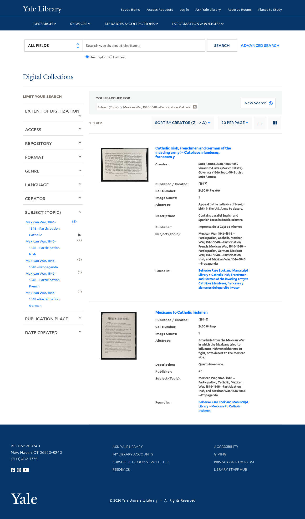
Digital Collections (48, 77)
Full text (119, 57)
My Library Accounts (132, 454)
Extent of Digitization (52, 111)
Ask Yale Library (208, 9)
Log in (184, 9)
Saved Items (130, 9)
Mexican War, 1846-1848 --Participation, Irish (42, 247)
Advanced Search (260, 45)
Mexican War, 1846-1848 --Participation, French (42, 279)
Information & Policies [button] (196, 23)
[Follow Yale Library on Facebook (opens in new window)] (13, 470)
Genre (32, 171)
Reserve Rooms (240, 9)
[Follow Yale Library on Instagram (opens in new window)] (19, 470)
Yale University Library (42, 9)
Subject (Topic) (43, 212)
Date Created (41, 332)
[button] (222, 46)
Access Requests (160, 9)
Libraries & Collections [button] (130, 23)
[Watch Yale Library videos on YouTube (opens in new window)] (26, 470)
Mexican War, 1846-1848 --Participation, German (42, 299)
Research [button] (43, 23)
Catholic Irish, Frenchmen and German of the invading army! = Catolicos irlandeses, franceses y (193, 152)
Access (33, 129)
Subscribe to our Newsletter (140, 462)
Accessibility (226, 447)
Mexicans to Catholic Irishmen (181, 312)
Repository (38, 143)
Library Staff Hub (230, 469)
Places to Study (270, 9)
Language (37, 185)
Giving (220, 454)
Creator (35, 198)
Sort (181, 122)
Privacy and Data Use (234, 462)
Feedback (121, 469)
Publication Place (46, 318)
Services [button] (78, 23)
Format (34, 157)
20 (233, 122)
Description (98, 57)
